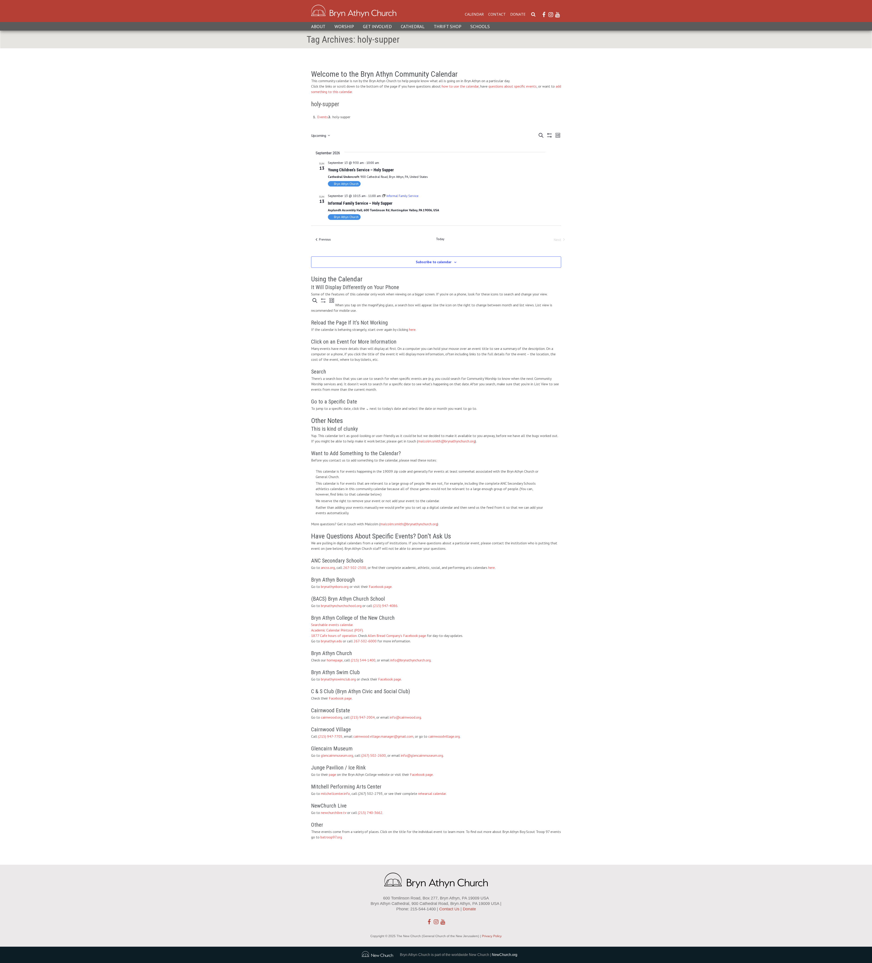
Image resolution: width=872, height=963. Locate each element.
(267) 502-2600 (373, 755)
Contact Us (449, 909)
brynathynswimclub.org (338, 679)
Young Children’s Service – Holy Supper (361, 169)
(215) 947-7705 (330, 736)
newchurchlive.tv (333, 812)
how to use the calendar (460, 86)
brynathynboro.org (335, 586)
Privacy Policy (492, 936)
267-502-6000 (365, 641)
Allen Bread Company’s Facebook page (397, 635)
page (332, 774)
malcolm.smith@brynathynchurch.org (446, 441)
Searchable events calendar (332, 624)
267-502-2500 (354, 567)
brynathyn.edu (331, 641)
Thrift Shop (447, 26)
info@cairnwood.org (405, 717)
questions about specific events (512, 86)
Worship (344, 26)
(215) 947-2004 (362, 717)
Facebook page (380, 586)
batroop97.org (331, 837)
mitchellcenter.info (335, 793)
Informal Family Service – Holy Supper (360, 203)
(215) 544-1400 (363, 660)
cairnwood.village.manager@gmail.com (383, 736)
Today (440, 239)
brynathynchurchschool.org (341, 605)
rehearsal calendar (432, 793)
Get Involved (377, 26)
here (412, 329)
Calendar (474, 14)
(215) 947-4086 (385, 605)
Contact (497, 14)
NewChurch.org (504, 955)
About (318, 26)
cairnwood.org (331, 717)
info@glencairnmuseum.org (422, 755)
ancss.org (328, 567)
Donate (517, 14)
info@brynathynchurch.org (410, 660)
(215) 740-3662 (370, 812)
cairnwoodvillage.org (444, 736)
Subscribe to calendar (433, 262)
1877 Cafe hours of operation (334, 635)
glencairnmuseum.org (337, 755)
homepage (335, 660)
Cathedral (413, 26)
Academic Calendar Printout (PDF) (337, 630)
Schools (480, 26)
